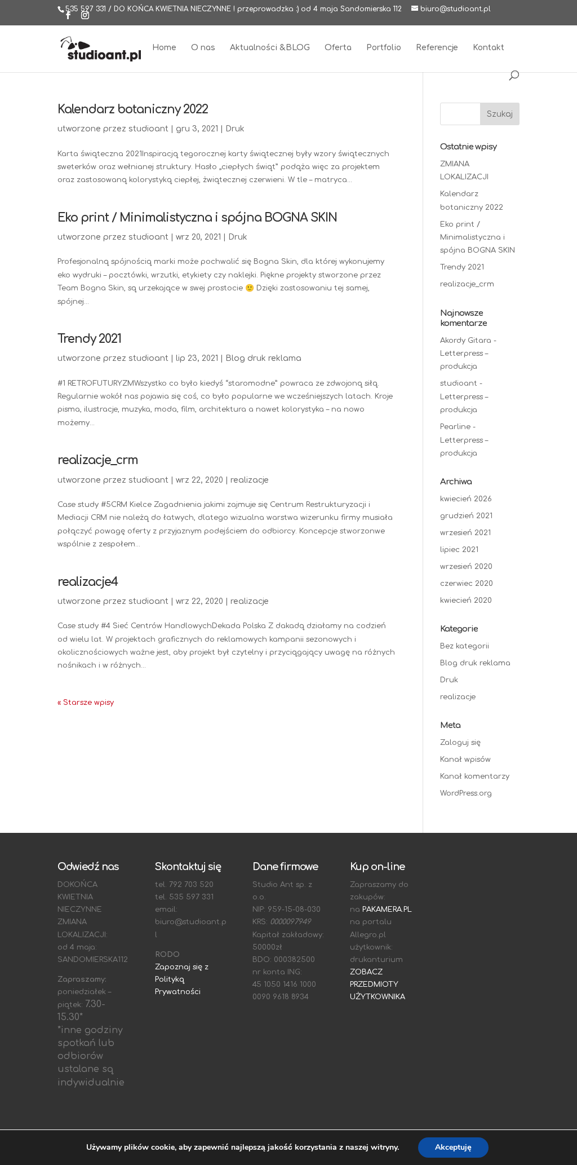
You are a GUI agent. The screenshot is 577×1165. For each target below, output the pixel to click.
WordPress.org (466, 793)
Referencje (437, 48)
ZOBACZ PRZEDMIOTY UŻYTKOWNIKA (377, 984)
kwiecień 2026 (466, 499)
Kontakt (488, 48)
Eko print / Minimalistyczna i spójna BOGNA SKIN (197, 217)
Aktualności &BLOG (270, 48)
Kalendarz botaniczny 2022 (132, 109)
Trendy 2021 (89, 339)
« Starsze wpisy (85, 703)
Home (164, 48)
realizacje (249, 480)
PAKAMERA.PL (387, 910)
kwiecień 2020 (466, 600)
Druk (235, 129)
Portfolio (383, 48)
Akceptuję (453, 1147)
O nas (203, 48)
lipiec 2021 (459, 550)
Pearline (455, 427)
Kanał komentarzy (474, 776)
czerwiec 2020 (466, 584)
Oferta (338, 48)
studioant (148, 129)
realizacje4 (87, 582)
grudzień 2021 (466, 516)
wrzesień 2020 (466, 567)
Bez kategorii (464, 646)
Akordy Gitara (465, 341)
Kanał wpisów (465, 760)
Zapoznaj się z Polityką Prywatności (181, 979)
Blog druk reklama (263, 358)
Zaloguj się (460, 743)
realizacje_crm (97, 460)
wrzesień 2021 (465, 533)
